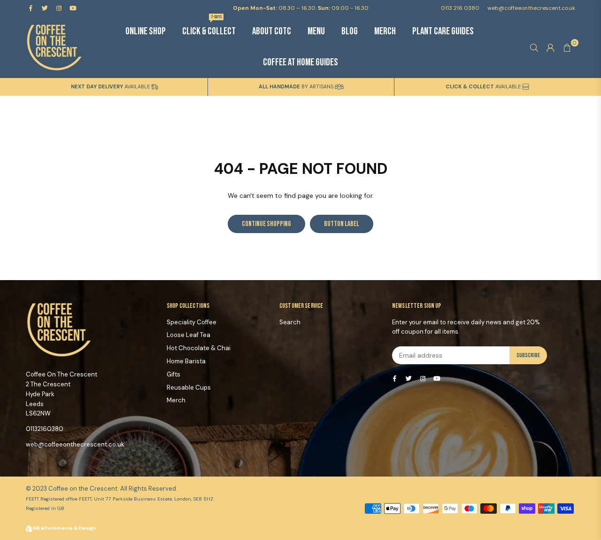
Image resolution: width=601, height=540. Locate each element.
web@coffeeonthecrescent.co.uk (530, 8)
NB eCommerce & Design (64, 528)
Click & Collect (209, 26)
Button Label (341, 223)
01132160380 (44, 429)
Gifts (173, 374)
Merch (385, 31)
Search (289, 322)
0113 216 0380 (460, 8)
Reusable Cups (189, 387)
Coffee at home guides (300, 62)
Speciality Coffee (191, 322)
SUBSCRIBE (528, 355)
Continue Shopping (266, 223)
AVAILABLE (111, 86)
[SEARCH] (534, 47)
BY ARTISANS (297, 86)
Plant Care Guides (443, 31)
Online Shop (145, 31)
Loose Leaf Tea (188, 335)
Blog (349, 31)
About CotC (271, 31)
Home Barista (186, 361)
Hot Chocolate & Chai (199, 348)
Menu (316, 31)
